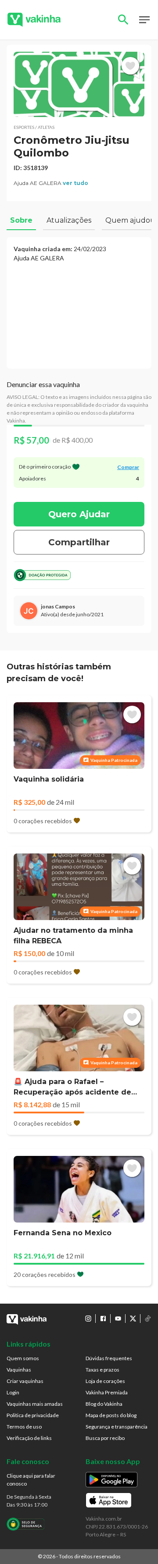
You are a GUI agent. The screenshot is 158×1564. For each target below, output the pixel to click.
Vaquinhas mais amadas (35, 1403)
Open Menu (144, 20)
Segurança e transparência (116, 1426)
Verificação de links (29, 1438)
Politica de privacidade (33, 1415)
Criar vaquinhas (25, 1381)
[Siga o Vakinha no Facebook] (103, 1318)
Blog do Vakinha (104, 1403)
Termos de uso (24, 1426)
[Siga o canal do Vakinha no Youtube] (118, 1318)
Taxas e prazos (102, 1369)
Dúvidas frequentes (109, 1358)
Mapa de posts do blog (111, 1415)
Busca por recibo (105, 1438)
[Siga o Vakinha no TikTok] (147, 1318)
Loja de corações (105, 1381)
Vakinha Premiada (107, 1392)
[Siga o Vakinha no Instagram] (88, 1318)
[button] (79, 84)
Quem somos (23, 1358)
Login (13, 1392)
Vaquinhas (19, 1369)
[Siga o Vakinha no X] (132, 1318)
